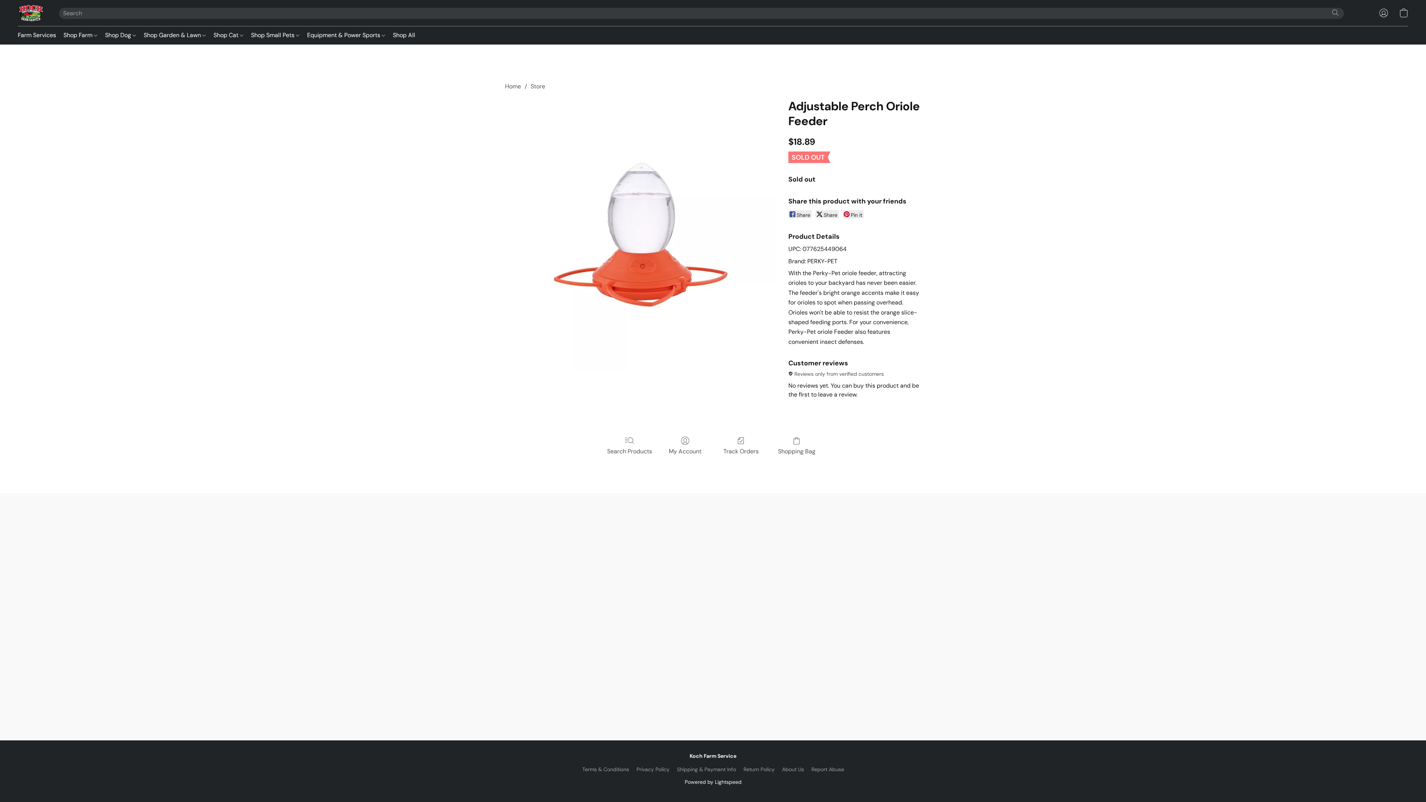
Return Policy (759, 769)
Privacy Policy (653, 769)
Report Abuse (827, 769)
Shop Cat (227, 35)
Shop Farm (79, 35)
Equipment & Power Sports (344, 35)
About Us (793, 769)
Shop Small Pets (273, 35)
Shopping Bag (796, 451)
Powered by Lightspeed (713, 782)
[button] (31, 13)
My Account (685, 451)
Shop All (404, 35)
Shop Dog (119, 35)
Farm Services (37, 35)
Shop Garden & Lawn (173, 35)
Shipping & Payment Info (706, 769)
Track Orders (741, 451)
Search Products (629, 451)
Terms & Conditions (605, 769)
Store (538, 86)
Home (513, 86)
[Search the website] (1335, 12)
